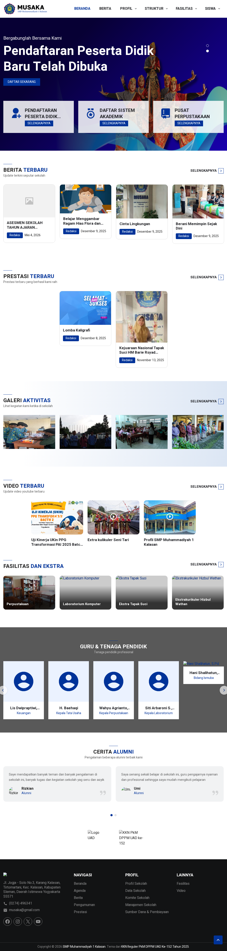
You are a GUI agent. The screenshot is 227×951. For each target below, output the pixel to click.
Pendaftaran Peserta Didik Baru (41, 113)
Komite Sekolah (137, 897)
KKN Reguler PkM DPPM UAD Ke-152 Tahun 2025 (155, 946)
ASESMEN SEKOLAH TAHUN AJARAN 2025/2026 (25, 225)
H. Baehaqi (68, 708)
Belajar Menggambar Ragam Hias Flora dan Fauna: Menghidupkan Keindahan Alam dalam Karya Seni (82, 221)
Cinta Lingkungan (134, 224)
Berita (105, 8)
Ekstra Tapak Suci (133, 604)
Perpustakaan (18, 604)
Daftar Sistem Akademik (117, 113)
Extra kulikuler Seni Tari (108, 540)
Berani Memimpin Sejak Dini (196, 226)
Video (181, 890)
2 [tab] (207, 51)
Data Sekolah (135, 890)
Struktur (154, 8)
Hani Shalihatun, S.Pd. (204, 673)
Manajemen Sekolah (140, 905)
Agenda (80, 890)
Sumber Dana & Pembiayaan (147, 912)
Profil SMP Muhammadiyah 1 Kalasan (169, 542)
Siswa (210, 8)
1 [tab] (207, 45)
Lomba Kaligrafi (76, 330)
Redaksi (15, 235)
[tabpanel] (113, 84)
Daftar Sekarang (22, 82)
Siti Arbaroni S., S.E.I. (158, 708)
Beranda (82, 8)
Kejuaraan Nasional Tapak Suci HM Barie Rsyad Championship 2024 (141, 350)
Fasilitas (184, 8)
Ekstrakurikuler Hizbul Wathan (193, 602)
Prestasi (80, 912)
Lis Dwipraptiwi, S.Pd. (23, 708)
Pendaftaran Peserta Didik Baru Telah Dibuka (78, 59)
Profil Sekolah (136, 883)
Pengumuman (84, 905)
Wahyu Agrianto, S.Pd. (113, 708)
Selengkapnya (39, 123)
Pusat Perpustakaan (192, 113)
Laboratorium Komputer (82, 604)
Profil (126, 8)
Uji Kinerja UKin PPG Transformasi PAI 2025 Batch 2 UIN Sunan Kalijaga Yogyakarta (56, 542)
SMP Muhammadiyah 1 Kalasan (84, 946)
